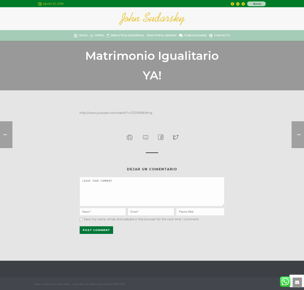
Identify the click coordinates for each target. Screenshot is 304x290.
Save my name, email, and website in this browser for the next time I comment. (141, 219)
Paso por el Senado (162, 35)
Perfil (99, 35)
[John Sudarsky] (152, 18)
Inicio (83, 35)
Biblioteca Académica (127, 35)
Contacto (222, 35)
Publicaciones (195, 35)
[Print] (129, 136)
